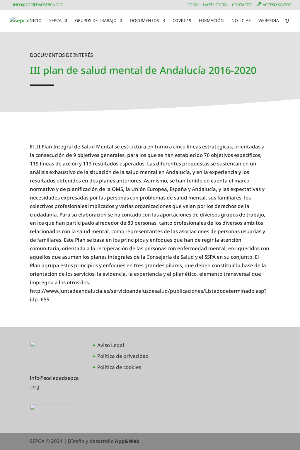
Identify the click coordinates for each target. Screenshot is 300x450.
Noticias (241, 20)
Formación (211, 20)
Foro (193, 5)
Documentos (144, 20)
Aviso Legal (110, 345)
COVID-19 (182, 20)
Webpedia (268, 20)
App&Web (127, 441)
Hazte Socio (215, 5)
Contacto (242, 5)
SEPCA (55, 20)
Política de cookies (119, 367)
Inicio (35, 20)
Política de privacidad (123, 356)
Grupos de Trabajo (96, 20)
